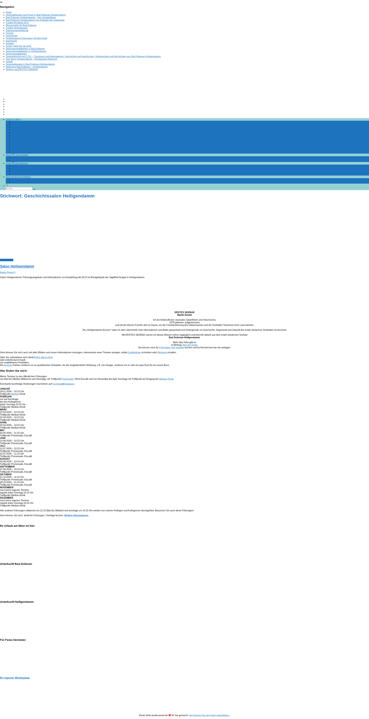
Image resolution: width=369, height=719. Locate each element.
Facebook (57, 384)
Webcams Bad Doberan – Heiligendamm (27, 67)
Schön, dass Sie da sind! (18, 46)
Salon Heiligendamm (17, 266)
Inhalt (8, 12)
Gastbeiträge (134, 352)
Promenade (67, 379)
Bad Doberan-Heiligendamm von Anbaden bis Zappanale (35, 20)
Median (15, 394)
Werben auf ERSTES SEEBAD (22, 69)
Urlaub (9, 61)
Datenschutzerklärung (17, 30)
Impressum (11, 41)
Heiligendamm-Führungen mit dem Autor (26, 38)
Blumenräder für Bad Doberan (21, 25)
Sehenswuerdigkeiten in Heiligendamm (26, 51)
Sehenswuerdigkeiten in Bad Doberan (25, 48)
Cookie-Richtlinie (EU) (17, 22)
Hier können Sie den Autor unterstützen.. (209, 715)
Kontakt (10, 43)
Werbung (162, 352)
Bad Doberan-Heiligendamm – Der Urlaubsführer (31, 17)
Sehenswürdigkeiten (16, 54)
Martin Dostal (7, 272)
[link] (184, 515)
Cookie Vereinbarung (17, 28)
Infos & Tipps (6, 260)
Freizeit (9, 33)
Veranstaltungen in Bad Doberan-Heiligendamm (30, 64)
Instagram (69, 384)
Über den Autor (189, 345)
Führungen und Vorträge (171, 347)
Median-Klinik (166, 379)
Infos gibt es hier (43, 357)
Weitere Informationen (76, 515)
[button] (7, 185)
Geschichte (11, 35)
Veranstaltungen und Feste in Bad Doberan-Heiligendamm (36, 15)
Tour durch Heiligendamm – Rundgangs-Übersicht (31, 59)
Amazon (8, 365)
